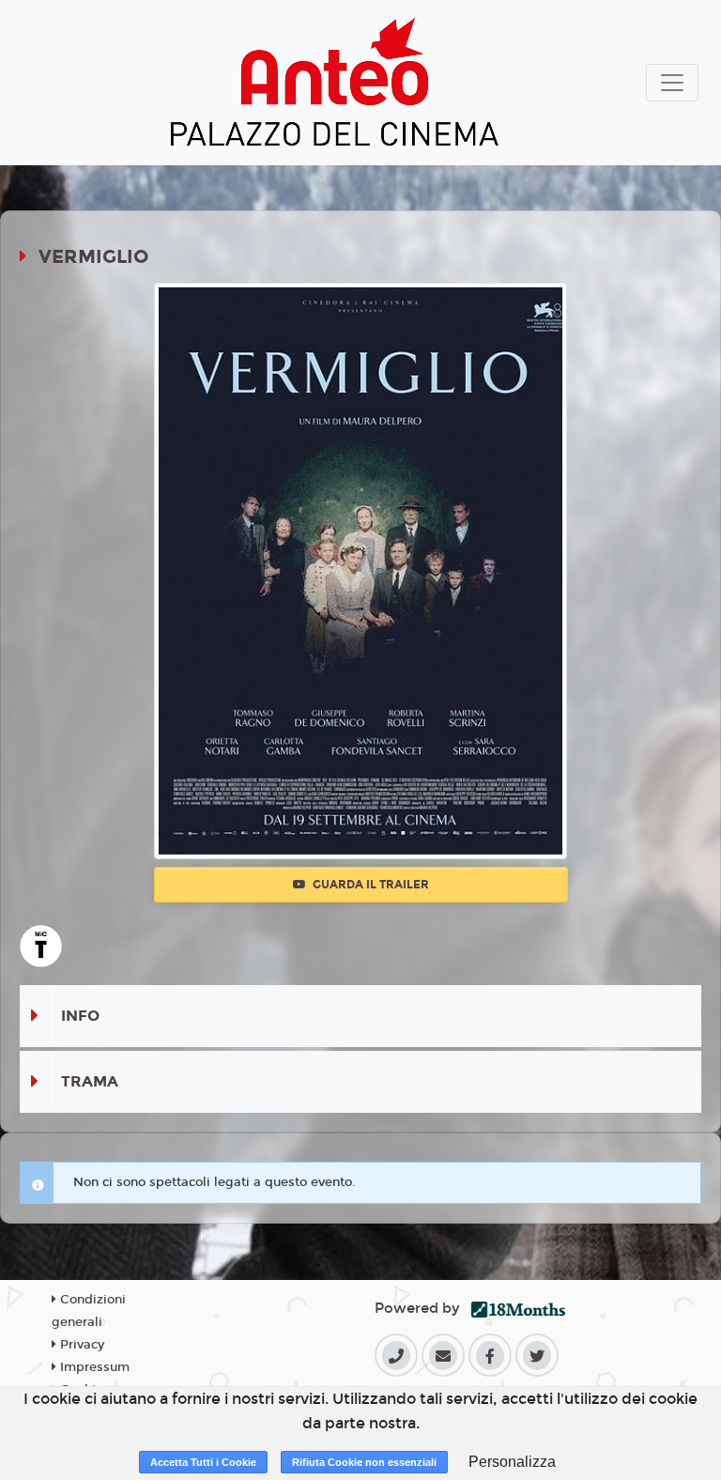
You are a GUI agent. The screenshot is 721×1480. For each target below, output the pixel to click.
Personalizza (512, 1462)
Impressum (93, 1367)
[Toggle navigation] (672, 82)
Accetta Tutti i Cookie (203, 1462)
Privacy (80, 1344)
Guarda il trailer (369, 884)
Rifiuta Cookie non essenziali (364, 1462)
